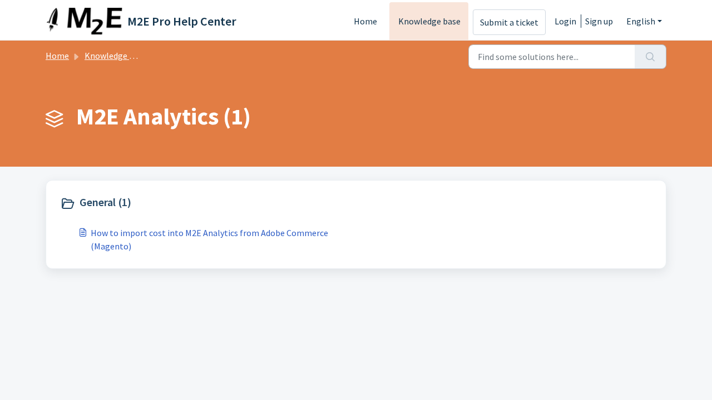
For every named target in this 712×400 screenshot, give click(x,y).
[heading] (206, 203)
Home (365, 21)
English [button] (640, 21)
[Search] (650, 56)
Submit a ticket (509, 22)
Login (565, 21)
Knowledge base (429, 21)
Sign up (599, 21)
